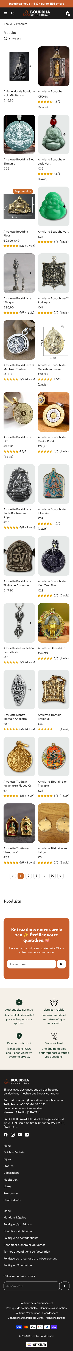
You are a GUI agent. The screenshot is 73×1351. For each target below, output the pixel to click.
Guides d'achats (14, 1152)
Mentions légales (55, 1317)
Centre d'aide (12, 1200)
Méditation (11, 1180)
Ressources (11, 1193)
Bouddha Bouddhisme (41, 1336)
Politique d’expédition (27, 1313)
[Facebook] (6, 1135)
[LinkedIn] (27, 1135)
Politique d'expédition (18, 1224)
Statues (8, 1166)
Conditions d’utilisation (53, 1308)
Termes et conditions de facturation (27, 1251)
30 (52, 876)
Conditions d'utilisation (18, 1231)
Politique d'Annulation (18, 1265)
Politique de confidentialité (21, 1238)
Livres (7, 1186)
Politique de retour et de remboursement (30, 1258)
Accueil (8, 24)
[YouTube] (20, 1135)
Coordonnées (50, 1313)
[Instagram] (13, 1135)
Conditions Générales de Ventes (24, 1245)
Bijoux (7, 1159)
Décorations (11, 1173)
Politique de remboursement (36, 1303)
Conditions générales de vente (26, 1317)
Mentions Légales (15, 1217)
